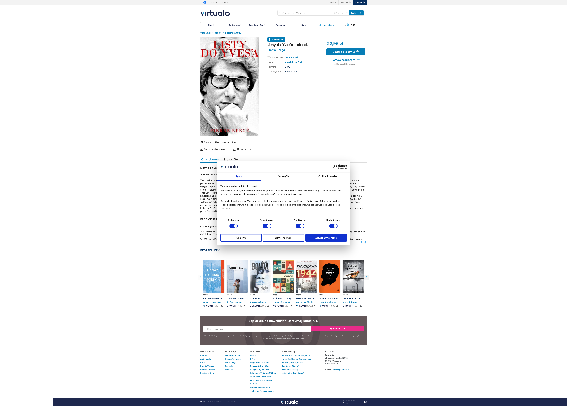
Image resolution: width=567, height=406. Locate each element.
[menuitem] (211, 25)
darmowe (280, 25)
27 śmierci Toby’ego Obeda (286, 298)
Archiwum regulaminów (261, 391)
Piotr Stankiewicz (327, 302)
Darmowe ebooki (233, 355)
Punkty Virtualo (207, 366)
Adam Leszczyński (212, 302)
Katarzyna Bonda (258, 302)
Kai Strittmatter (234, 302)
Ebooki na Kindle (233, 359)
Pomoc (214, 2)
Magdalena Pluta (294, 62)
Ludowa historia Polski (214, 298)
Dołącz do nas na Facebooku (349, 402)
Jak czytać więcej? (290, 370)
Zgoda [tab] (239, 176)
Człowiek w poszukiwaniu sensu (358, 298)
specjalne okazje (257, 25)
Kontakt (225, 2)
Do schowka (244, 149)
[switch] (267, 226)
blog (303, 25)
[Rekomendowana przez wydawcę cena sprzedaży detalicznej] (221, 306)
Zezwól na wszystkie (326, 238)
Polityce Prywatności (336, 336)
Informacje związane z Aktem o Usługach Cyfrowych (263, 375)
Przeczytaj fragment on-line (220, 142)
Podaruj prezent (207, 370)
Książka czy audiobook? (293, 373)
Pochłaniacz (255, 298)
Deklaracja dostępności (260, 387)
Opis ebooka (210, 159)
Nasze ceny (328, 25)
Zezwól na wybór (283, 238)
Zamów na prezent (344, 60)
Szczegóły (230, 159)
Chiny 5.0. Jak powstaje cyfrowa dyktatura (247, 298)
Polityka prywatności (259, 370)
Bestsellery (230, 366)
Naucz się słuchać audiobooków (297, 359)
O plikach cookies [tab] (327, 176)
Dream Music (292, 57)
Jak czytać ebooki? (290, 366)
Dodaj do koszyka (344, 52)
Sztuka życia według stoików (333, 298)
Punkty (333, 2)
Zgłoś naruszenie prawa (261, 380)
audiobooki (205, 359)
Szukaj (354, 13)
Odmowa (241, 238)
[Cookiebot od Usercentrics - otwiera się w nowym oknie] (334, 166)
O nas (252, 359)
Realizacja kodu (207, 373)
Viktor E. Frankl (350, 302)
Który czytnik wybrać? (292, 362)
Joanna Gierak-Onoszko (284, 302)
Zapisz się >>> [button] (337, 328)
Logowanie (360, 2)
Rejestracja (346, 2)
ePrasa (203, 362)
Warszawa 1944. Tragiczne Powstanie (314, 298)
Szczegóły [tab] (283, 176)
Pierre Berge (276, 50)
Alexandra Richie (304, 302)
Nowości (229, 370)
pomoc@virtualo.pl (340, 370)
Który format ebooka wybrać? (296, 355)
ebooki (203, 355)
